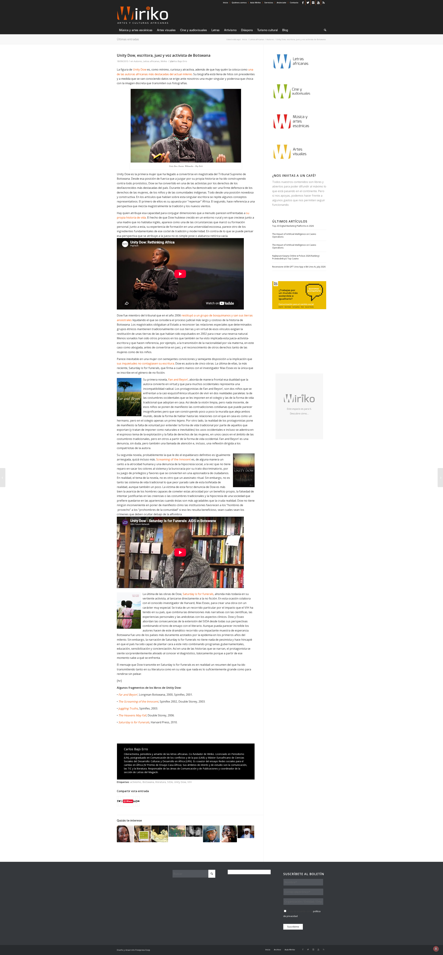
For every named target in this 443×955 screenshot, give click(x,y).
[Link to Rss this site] (323, 2)
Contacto (294, 2)
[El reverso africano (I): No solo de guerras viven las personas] (2, 477)
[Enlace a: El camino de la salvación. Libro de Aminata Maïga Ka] (142, 833)
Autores (138, 61)
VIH (189, 782)
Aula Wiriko (255, 2)
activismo (135, 782)
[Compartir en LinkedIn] (134, 801)
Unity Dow (139, 69)
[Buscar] (324, 30)
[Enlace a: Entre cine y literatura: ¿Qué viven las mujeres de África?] (159, 833)
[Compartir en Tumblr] (136, 801)
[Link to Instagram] (313, 2)
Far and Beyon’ (128, 694)
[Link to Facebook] (302, 2)
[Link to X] (307, 2)
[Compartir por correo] (138, 801)
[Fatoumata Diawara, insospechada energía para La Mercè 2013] (440, 477)
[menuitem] (225, 2)
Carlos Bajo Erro (179, 61)
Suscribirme (293, 926)
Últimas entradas (128, 39)
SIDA (170, 782)
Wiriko (164, 61)
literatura (160, 782)
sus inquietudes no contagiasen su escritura (145, 363)
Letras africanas (151, 61)
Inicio (225, 2)
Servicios (268, 2)
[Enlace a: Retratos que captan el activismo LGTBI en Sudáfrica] (194, 831)
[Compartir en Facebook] (117, 801)
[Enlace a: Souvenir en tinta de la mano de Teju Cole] (211, 833)
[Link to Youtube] (318, 2)
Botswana (148, 782)
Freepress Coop (142, 950)
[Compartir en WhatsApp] (122, 801)
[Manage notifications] (436, 949)
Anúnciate (281, 2)
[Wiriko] (143, 15)
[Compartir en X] (119, 801)
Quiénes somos (239, 2)
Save (130, 801)
